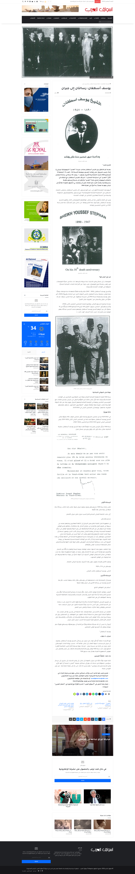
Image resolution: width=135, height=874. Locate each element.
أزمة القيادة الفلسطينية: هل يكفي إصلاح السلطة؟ (42, 428)
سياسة (103, 18)
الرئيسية (110, 18)
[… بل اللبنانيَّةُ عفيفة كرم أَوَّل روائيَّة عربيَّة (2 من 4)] (82, 824)
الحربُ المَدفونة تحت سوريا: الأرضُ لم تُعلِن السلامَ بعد (82, 1)
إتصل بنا (24, 871)
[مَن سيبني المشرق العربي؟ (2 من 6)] (44, 360)
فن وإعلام (64, 18)
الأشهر (43, 352)
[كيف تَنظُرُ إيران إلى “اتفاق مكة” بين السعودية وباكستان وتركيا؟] (30, 422)
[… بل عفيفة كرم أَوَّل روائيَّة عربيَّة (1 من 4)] (63, 824)
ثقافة (98, 84)
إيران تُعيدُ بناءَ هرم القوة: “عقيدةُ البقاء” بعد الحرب (30, 412)
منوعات (49, 18)
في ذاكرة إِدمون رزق (86, 703)
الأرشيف (33, 18)
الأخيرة (29, 352)
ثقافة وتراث (73, 18)
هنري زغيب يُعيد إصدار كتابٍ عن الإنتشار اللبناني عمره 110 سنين (66, 705)
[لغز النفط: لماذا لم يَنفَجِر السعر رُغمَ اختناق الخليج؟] (44, 367)
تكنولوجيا (56, 18)
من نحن (34, 871)
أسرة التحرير (29, 871)
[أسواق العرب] (98, 10)
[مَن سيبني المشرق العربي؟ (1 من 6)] (44, 388)
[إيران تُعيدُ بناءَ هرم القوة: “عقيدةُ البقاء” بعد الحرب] (30, 406)
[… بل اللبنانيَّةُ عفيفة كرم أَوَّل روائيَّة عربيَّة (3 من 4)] (102, 824)
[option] (82, 740)
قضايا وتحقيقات (83, 18)
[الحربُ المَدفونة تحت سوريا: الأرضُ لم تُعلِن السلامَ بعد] (42, 406)
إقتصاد (97, 18)
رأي (91, 18)
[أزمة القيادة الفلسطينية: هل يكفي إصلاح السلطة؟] (42, 422)
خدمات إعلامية (40, 18)
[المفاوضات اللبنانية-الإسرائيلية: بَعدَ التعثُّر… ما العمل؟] (44, 381)
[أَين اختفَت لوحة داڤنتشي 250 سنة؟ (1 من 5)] (44, 374)
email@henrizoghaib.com (99, 678)
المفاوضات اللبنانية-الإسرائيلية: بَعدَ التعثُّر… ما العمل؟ (32, 380)
